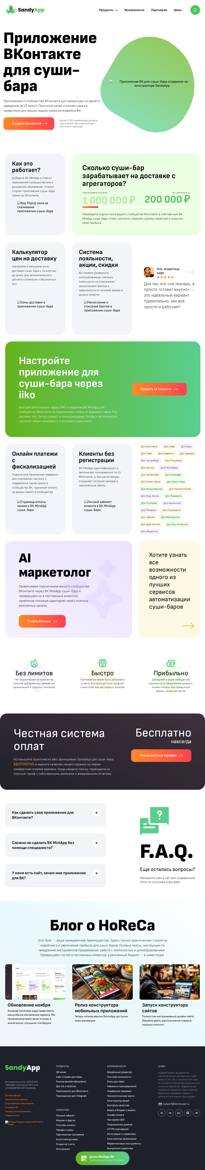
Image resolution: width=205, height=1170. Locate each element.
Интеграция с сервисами (121, 1134)
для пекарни (148, 510)
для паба (146, 453)
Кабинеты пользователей (121, 1086)
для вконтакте (149, 446)
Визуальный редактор (119, 1072)
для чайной (148, 517)
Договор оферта (13, 1095)
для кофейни (166, 453)
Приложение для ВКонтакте (72, 1091)
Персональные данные (16, 1099)
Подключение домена (119, 1124)
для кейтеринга (170, 517)
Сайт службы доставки (69, 1077)
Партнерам (159, 10)
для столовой (149, 503)
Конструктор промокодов (121, 1138)
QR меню (61, 1072)
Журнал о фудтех (65, 1120)
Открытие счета (65, 1144)
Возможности (134, 10)
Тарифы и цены (64, 1130)
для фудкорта (173, 496)
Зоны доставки (115, 1081)
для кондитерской (151, 489)
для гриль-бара (176, 481)
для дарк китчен (150, 524)
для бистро (147, 467)
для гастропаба (150, 474)
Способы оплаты (65, 1125)
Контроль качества (118, 1105)
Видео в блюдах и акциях (121, 1110)
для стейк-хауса (150, 481)
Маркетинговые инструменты (124, 1143)
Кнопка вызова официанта (71, 1081)
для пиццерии (173, 460)
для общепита (149, 531)
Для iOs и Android (66, 1086)
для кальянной (172, 503)
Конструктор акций (118, 1100)
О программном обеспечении (19, 1103)
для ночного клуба (180, 489)
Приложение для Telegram (71, 1096)
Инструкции (63, 1149)
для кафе (169, 446)
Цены (178, 10)
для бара (186, 446)
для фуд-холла (150, 496)
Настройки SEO (116, 1119)
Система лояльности (119, 1077)
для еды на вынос (177, 524)
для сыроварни (171, 510)
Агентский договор (67, 1139)
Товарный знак (12, 1115)
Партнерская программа (70, 1134)
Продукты (106, 10)
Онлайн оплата (115, 1115)
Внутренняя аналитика (120, 1148)
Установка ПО (11, 1107)
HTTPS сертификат (118, 1129)
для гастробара (150, 460)
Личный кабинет (65, 1115)
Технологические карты (121, 1096)
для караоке (187, 453)
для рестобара (169, 467)
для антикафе (173, 474)
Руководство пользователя (18, 1111)
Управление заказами (119, 1091)
